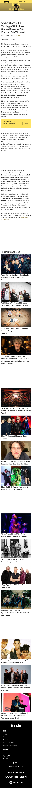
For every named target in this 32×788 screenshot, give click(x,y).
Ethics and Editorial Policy (9, 742)
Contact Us (5, 758)
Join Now (25, 123)
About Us (5, 734)
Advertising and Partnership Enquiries (11, 753)
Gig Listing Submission (8, 756)
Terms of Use (6, 739)
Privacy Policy (6, 737)
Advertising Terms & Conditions (10, 745)
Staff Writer (19, 36)
